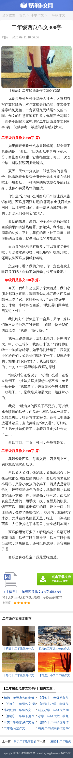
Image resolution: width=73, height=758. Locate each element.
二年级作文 (57, 15)
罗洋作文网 (28, 753)
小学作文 (37, 15)
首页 (22, 15)
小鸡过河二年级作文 (17, 710)
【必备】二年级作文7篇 (20, 704)
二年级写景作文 (14, 728)
